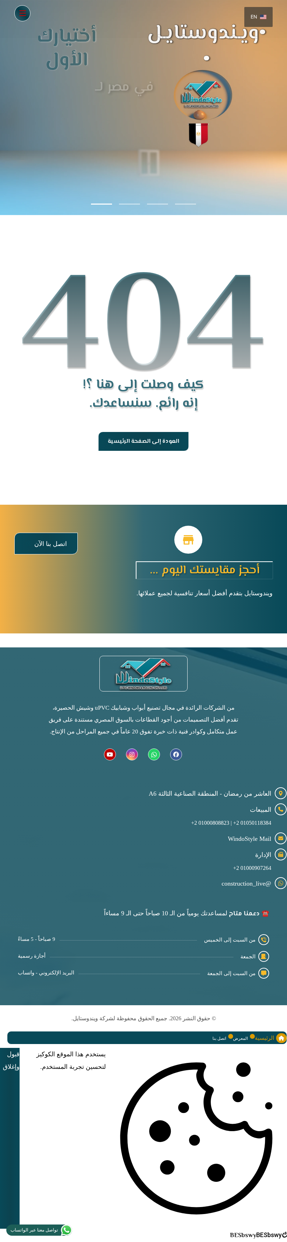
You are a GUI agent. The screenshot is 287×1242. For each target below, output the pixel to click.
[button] (22, 13)
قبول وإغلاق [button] (11, 1060)
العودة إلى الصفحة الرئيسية (143, 441)
